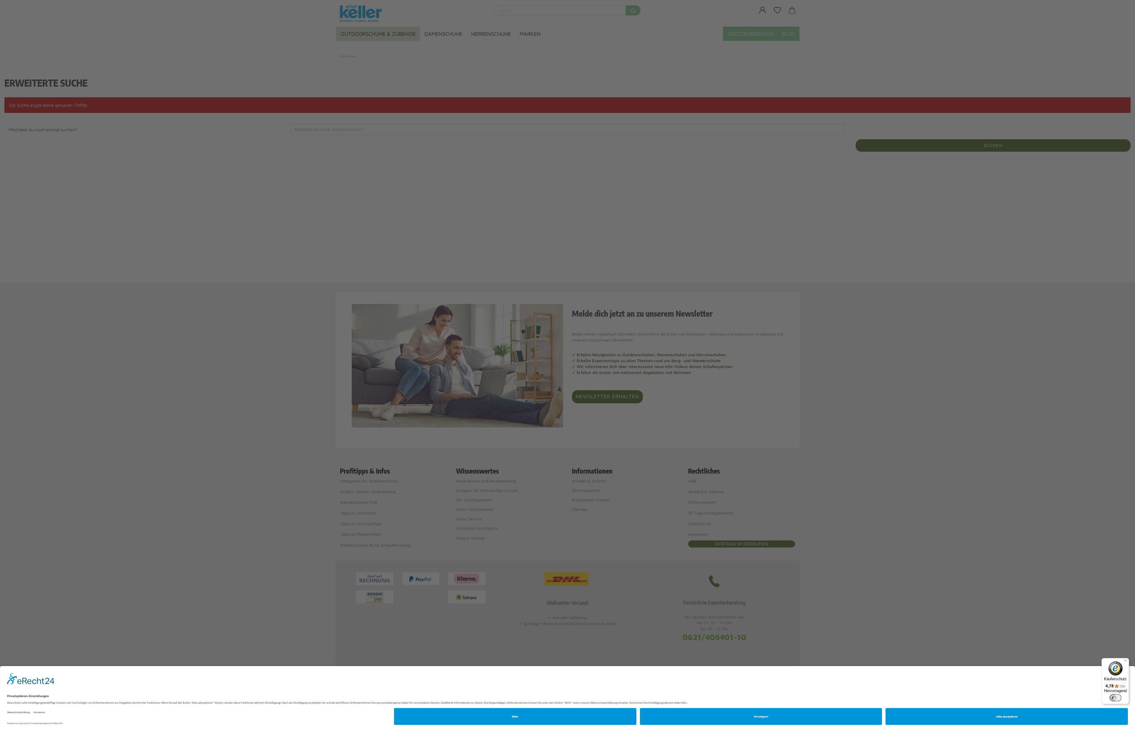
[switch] (1115, 697)
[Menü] (1125, 661)
